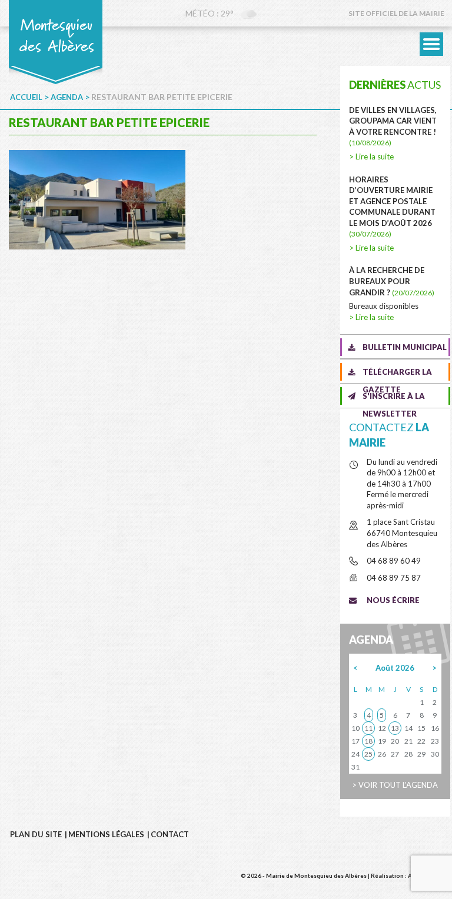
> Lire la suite (371, 156)
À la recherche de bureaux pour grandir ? (391, 281)
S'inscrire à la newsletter (394, 398)
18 (368, 741)
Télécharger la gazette (397, 374)
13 (395, 728)
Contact (170, 834)
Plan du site (36, 834)
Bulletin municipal (405, 347)
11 (368, 728)
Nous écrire (393, 600)
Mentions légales (106, 834)
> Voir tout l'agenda (395, 785)
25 (368, 754)
